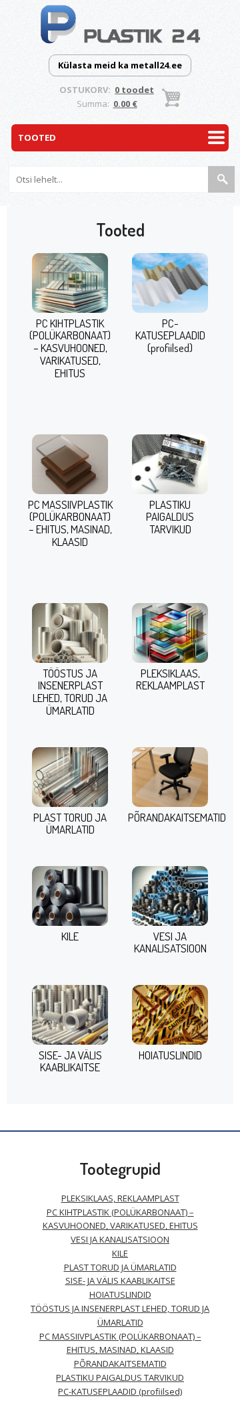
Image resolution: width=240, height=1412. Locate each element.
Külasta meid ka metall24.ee (120, 65)
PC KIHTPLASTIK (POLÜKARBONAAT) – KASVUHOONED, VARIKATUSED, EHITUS (70, 348)
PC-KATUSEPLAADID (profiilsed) (170, 335)
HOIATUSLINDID (170, 1055)
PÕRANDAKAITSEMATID (177, 817)
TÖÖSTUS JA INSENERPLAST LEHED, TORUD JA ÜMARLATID (70, 691)
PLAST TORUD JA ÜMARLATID (70, 823)
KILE (70, 936)
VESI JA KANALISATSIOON (170, 942)
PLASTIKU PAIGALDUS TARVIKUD (170, 516)
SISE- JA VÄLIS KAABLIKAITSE (70, 1061)
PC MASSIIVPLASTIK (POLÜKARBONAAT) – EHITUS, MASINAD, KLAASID (70, 523)
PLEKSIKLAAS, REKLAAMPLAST (170, 679)
